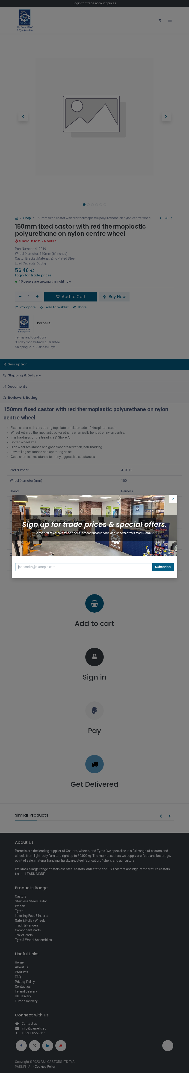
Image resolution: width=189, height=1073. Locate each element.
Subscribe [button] (163, 567)
